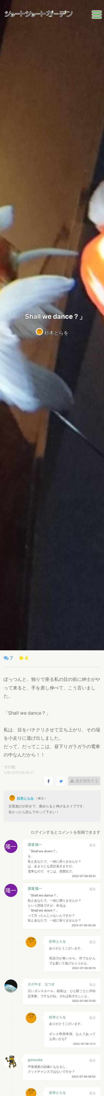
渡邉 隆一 (35, 844)
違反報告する (86, 780)
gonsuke (35, 1060)
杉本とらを (56, 333)
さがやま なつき (41, 984)
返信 (92, 845)
